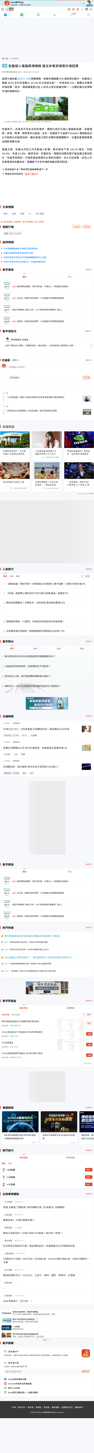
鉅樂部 (38, 1407)
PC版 (14, 1407)
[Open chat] (88, 14)
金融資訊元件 (67, 1407)
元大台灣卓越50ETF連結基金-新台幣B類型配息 (22, 1031)
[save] (72, 15)
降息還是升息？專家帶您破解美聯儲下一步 (26, 169)
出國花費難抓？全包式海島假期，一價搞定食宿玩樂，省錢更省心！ (46, 483)
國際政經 (16, 742)
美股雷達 (16, 723)
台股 (6, 58)
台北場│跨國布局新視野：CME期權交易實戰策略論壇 (38, 297)
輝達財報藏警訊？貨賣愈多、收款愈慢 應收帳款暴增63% (79, 452)
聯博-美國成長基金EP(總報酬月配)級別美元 (20, 1021)
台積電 (11, 1177)
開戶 (89, 1023)
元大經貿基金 (7, 1042)
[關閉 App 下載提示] (2, 3)
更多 (87, 576)
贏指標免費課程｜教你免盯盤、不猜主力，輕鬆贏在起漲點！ (41, 286)
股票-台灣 (14, 1036)
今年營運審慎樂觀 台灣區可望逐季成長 (20, 248)
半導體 (11, 1184)
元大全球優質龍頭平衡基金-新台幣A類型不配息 (22, 1053)
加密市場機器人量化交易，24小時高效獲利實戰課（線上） (37, 309)
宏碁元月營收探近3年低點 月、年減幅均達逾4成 (25, 261)
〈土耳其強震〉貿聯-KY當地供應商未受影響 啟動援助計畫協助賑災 (35, 397)
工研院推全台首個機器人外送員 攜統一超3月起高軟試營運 (31, 410)
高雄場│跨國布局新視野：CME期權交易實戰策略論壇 (38, 321)
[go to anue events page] (82, 9)
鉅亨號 (30, 1407)
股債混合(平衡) (16, 1057)
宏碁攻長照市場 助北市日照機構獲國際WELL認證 (25, 257)
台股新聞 (14, 58)
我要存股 (86, 226)
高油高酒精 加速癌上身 (13, 482)
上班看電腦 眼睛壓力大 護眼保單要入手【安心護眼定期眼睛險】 (46, 452)
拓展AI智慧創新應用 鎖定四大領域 (18, 252)
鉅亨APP (21, 1407)
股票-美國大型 (15, 1025)
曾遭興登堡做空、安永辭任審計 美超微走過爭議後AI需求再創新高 (14, 452)
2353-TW (23, 78)
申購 (89, 1033)
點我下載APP (31, 173)
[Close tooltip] (86, 21)
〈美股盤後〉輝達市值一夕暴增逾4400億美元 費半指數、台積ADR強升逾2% (78, 483)
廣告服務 (55, 1407)
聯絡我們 (78, 1407)
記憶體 (11, 1169)
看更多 (88, 269)
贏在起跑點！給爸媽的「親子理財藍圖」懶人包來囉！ (24, 221)
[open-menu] (2, 9)
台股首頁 (76, 226)
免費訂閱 (85, 1371)
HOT (14, 286)
